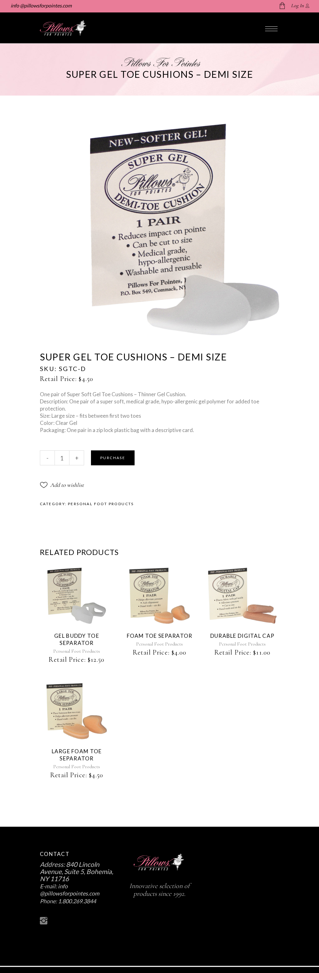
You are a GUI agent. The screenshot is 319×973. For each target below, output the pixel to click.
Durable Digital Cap (242, 635)
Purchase (112, 457)
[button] (62, 485)
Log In (297, 5)
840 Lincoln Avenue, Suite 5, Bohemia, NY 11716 (76, 871)
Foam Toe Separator (160, 635)
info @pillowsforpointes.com (41, 5)
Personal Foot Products (101, 503)
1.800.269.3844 (77, 901)
